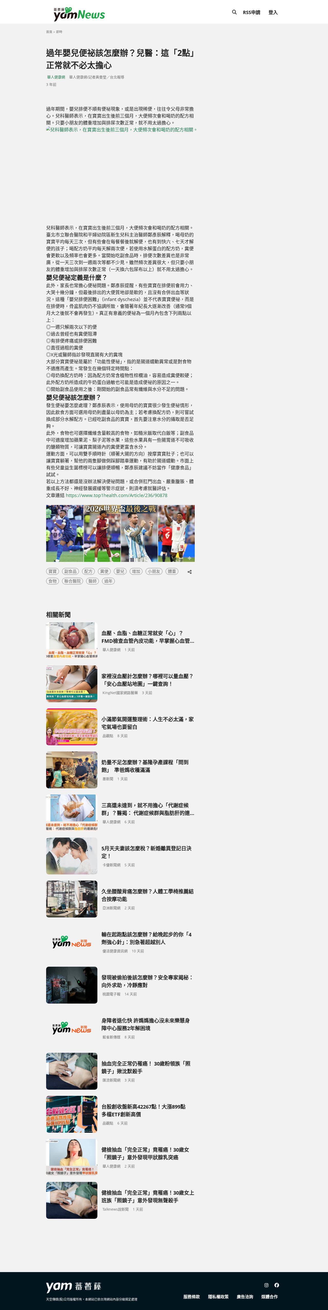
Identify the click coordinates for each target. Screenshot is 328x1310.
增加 (136, 571)
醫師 (92, 581)
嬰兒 (120, 571)
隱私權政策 (218, 1296)
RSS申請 (251, 12)
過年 (108, 581)
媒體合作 (269, 1296)
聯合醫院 (72, 581)
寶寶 (52, 571)
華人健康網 (56, 77)
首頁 (49, 32)
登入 (273, 12)
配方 (88, 571)
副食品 (70, 571)
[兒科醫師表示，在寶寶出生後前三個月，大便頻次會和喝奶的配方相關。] (139, 175)
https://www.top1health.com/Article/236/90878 (116, 495)
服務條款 (191, 1296)
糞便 (104, 571)
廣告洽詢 (245, 1296)
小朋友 (154, 571)
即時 (59, 32)
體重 (172, 571)
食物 (52, 581)
